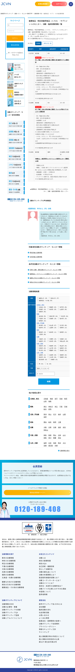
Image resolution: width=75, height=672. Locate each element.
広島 (59, 435)
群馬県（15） (43, 321)
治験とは (42, 558)
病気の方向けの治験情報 (11, 584)
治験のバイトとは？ (46, 583)
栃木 (45, 409)
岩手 (56, 399)
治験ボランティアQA (10, 612)
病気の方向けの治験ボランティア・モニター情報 (45, 282)
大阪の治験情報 (8, 569)
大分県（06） (53, 357)
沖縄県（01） (54, 359)
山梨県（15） (53, 327)
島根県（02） (53, 346)
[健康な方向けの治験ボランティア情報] (16, 174)
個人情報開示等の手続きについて (51, 636)
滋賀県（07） (43, 341)
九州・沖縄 (34, 443)
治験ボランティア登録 (10, 615)
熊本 (59, 443)
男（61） (41, 364)
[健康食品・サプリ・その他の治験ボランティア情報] (16, 190)
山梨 (64, 414)
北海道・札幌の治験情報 (11, 577)
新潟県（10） (43, 325)
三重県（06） (43, 334)
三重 (59, 422)
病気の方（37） (55, 298)
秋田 (65, 399)
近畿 (31, 427)
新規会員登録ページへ (37, 492)
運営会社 (42, 600)
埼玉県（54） (65, 316)
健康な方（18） (43, 298)
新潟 (45, 414)
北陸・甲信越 (34, 414)
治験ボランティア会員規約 (49, 623)
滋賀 (59, 427)
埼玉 (56, 406)
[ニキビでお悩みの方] (16, 165)
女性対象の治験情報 (36, 257)
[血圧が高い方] (16, 124)
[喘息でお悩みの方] (16, 157)
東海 (31, 422)
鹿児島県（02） (43, 359)
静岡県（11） (64, 332)
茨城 (65, 406)
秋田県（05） (53, 309)
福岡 (45, 443)
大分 (64, 443)
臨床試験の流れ (45, 609)
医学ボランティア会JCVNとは (50, 604)
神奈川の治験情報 (9, 560)
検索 (48, 381)
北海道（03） (43, 307)
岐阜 (49, 422)
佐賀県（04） (53, 355)
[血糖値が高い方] (16, 132)
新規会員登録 (42, 4)
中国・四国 (34, 435)
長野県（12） (64, 327)
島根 (49, 435)
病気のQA (42, 563)
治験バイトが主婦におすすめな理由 (52, 589)
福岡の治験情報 (8, 574)
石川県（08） (64, 325)
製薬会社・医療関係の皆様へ (50, 621)
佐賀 (49, 443)
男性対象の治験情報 (36, 252)
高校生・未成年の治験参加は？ (51, 586)
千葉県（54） (43, 318)
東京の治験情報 (8, 558)
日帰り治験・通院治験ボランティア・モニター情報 (45, 270)
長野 (45, 417)
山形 (45, 401)
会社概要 (42, 607)
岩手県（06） (64, 307)
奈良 (64, 427)
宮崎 (45, 445)
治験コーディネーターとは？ (50, 580)
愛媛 (54, 438)
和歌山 (46, 430)
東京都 (37, 53)
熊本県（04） (43, 357)
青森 (51, 399)
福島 (49, 401)
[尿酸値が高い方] (16, 141)
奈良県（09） (53, 341)
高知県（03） (64, 350)
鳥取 (45, 435)
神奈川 (50, 406)
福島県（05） (43, 311)
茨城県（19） (53, 318)
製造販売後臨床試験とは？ (49, 577)
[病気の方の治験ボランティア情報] (16, 182)
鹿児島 (50, 445)
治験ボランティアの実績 (11, 609)
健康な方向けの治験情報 (11, 582)
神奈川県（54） (53, 316)
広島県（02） (43, 348)
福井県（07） (43, 327)
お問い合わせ (44, 615)
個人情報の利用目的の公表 (49, 639)
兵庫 (49, 427)
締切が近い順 (47, 43)
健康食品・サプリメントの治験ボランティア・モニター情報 (48, 274)
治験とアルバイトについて (12, 618)
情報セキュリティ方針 (47, 629)
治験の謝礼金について (47, 572)
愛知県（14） (43, 332)
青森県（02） (53, 307)
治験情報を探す (65, 450)
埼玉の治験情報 (8, 563)
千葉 (60, 406)
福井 (59, 414)
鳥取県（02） (43, 346)
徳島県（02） (64, 348)
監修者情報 (43, 594)
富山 (49, 414)
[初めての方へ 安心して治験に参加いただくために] (16, 67)
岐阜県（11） (53, 332)
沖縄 (56, 445)
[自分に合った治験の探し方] (16, 102)
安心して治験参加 (46, 569)
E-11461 (31, 152)
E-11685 (31, 102)
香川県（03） (43, 350)
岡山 (54, 435)
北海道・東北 (34, 399)
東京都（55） (43, 316)
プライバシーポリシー (47, 626)
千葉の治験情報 (8, 566)
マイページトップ (52, 38)
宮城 (60, 399)
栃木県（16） (64, 318)
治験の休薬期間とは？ (47, 574)
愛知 (45, 422)
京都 (54, 427)
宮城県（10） (43, 309)
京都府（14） (64, 339)
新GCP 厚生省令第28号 (48, 642)
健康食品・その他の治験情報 (13, 587)
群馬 (49, 409)
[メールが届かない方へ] (16, 76)
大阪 (45, 427)
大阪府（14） (43, 339)
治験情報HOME (8, 604)
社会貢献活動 (44, 612)
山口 (64, 435)
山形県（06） (64, 309)
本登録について (45, 591)
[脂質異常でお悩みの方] (16, 149)
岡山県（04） (64, 346)
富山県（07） (53, 325)
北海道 (46, 399)
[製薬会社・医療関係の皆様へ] (16, 94)
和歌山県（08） (64, 341)
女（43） (49, 364)
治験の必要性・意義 (9, 607)
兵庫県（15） (53, 339)
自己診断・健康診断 (46, 566)
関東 (31, 406)
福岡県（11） (43, 355)
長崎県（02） (64, 355)
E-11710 (31, 53)
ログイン (59, 4)
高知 (59, 438)
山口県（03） (53, 348)
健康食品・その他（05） (46, 300)
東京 (45, 406)
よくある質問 (44, 618)
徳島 (45, 438)
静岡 (54, 422)
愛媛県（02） (53, 350)
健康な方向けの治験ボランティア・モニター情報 (45, 278)
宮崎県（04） (64, 357)
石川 (54, 414)
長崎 (54, 443)
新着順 (38, 43)
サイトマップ (44, 632)
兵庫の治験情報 (8, 572)
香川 (49, 438)
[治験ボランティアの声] (16, 85)
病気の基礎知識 (45, 560)
